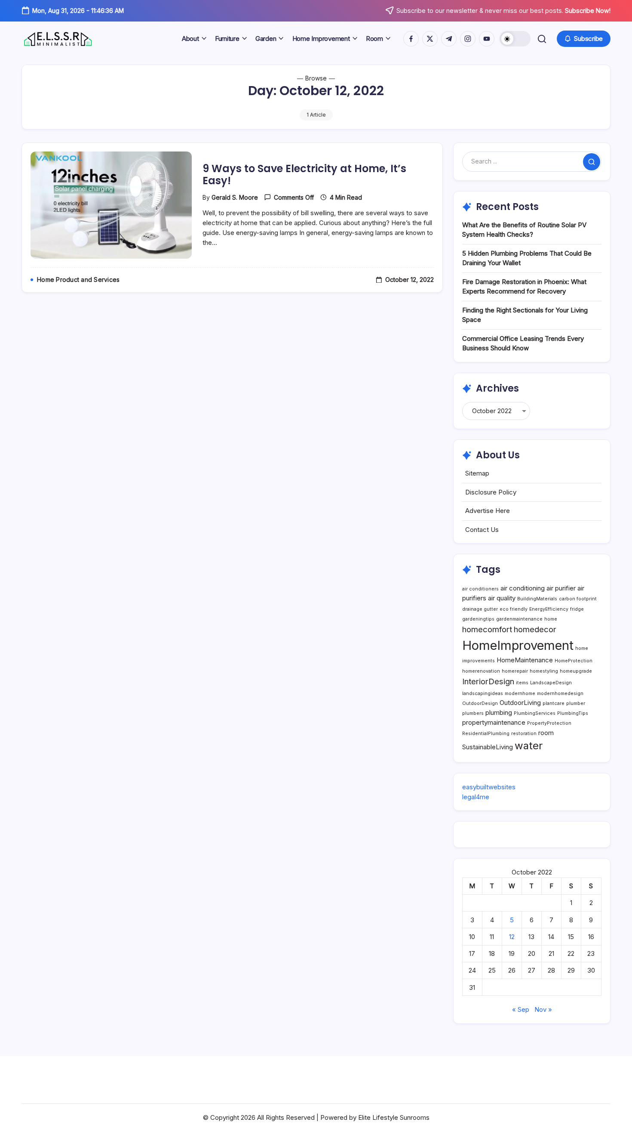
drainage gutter (480, 609)
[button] (515, 38)
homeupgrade (576, 671)
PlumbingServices (534, 713)
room (546, 733)
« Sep (520, 1009)
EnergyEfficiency (548, 609)
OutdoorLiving (520, 702)
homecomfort (487, 629)
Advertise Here (487, 511)
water (529, 745)
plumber (575, 703)
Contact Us (482, 529)
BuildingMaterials (537, 599)
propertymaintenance (493, 722)
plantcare (554, 703)
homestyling (544, 671)
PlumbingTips (572, 713)
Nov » (543, 1009)
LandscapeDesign (551, 683)
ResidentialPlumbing (485, 733)
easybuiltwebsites (488, 787)
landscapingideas (482, 693)
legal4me (475, 797)
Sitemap (477, 473)
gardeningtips (478, 619)
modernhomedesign (560, 693)
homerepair (515, 671)
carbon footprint (578, 599)
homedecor (535, 629)
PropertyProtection (549, 723)
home (550, 619)
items (522, 683)
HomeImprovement (518, 645)
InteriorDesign (488, 681)
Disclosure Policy (490, 492)
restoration (524, 733)
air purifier (561, 588)
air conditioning (522, 588)
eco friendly (514, 609)
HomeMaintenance (525, 660)
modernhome (520, 693)
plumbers (473, 713)
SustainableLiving (487, 747)
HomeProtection (573, 661)
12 (512, 937)
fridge (577, 609)
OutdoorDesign (480, 703)
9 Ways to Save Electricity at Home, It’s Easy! (304, 174)
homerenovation (481, 671)
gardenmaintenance (519, 619)
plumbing (498, 712)
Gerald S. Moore (235, 197)
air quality (501, 598)
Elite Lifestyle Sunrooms (394, 1117)
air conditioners (480, 589)
